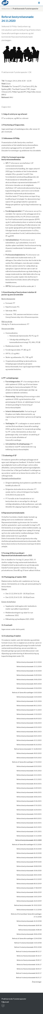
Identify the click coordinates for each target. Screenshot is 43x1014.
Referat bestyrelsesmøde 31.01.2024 (29, 701)
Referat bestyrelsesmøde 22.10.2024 (29, 671)
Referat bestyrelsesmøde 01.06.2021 (29, 801)
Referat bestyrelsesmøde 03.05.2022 (29, 758)
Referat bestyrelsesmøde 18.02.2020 (29, 875)
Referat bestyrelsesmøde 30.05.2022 (29, 753)
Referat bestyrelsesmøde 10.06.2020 (29, 870)
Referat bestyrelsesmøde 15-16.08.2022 (28, 749)
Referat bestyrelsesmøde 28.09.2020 (29, 857)
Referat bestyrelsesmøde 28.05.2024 (29, 684)
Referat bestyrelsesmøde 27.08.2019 (29, 888)
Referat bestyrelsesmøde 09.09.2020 (29, 862)
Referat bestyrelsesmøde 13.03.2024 (29, 697)
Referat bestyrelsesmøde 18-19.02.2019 (28, 905)
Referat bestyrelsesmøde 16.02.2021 (29, 823)
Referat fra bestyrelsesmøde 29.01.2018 (28, 947)
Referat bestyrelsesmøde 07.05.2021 (29, 805)
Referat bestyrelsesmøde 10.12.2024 (29, 662)
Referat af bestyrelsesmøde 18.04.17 (29, 969)
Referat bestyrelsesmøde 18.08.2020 (29, 866)
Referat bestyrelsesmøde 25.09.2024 (29, 675)
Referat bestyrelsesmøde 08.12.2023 (29, 705)
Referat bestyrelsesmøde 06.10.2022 (29, 744)
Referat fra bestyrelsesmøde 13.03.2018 (28, 943)
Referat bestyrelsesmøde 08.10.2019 (29, 883)
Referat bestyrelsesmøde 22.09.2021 (29, 788)
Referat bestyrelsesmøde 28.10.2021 (29, 784)
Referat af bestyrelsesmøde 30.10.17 (29, 956)
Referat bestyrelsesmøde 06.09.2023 (29, 718)
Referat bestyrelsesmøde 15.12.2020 (29, 836)
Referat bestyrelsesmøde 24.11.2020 (29, 840)
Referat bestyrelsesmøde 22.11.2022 (29, 740)
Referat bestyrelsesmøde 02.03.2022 (29, 766)
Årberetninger (37, 982)
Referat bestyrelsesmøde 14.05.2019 (29, 896)
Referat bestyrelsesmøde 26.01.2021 (29, 827)
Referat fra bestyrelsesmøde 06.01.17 (29, 977)
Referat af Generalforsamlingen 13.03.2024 (27, 692)
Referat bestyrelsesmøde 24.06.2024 (29, 679)
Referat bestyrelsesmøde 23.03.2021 (29, 814)
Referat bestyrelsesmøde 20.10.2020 (29, 849)
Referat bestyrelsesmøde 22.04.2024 (29, 688)
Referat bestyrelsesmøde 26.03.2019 (29, 901)
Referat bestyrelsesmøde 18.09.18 (30, 925)
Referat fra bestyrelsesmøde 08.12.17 (29, 951)
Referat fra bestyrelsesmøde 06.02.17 (29, 973)
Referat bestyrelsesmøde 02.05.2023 (29, 727)
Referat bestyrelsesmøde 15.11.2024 (29, 666)
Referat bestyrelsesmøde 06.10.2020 (29, 853)
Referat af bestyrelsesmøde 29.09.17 (29, 960)
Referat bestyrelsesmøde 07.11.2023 (29, 710)
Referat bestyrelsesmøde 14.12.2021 (29, 775)
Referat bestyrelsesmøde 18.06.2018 (29, 934)
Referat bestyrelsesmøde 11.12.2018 (29, 909)
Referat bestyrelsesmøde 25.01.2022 (29, 771)
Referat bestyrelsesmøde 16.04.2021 (29, 810)
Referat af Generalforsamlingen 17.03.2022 (27, 762)
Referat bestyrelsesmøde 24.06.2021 (29, 792)
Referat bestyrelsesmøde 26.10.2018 (29, 921)
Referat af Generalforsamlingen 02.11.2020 (27, 844)
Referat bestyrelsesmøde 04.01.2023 (29, 736)
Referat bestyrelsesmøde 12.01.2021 (29, 831)
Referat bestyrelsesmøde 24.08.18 (30, 930)
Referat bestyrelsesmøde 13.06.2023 (29, 723)
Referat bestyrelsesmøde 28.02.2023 (29, 731)
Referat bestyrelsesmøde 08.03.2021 (29, 818)
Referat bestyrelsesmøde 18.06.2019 (29, 892)
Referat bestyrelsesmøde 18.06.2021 (29, 797)
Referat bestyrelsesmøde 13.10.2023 (29, 714)
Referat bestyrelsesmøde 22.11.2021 (29, 779)
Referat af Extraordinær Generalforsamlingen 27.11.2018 (26, 915)
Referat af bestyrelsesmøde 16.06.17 (29, 964)
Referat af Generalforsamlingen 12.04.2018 (27, 938)
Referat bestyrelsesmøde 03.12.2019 (29, 879)
